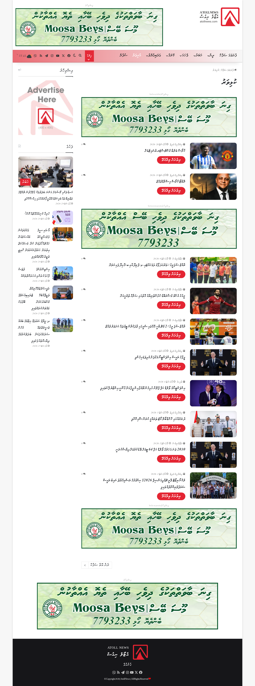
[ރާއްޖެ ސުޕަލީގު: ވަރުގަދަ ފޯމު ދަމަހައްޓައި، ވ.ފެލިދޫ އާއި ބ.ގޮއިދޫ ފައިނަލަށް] (213, 270)
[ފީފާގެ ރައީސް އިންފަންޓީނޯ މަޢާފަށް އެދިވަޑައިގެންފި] (213, 362)
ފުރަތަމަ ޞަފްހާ (228, 55)
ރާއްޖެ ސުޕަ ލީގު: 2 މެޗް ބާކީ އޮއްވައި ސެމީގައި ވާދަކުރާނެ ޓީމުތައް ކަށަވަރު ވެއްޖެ (145, 326)
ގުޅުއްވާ (127, 664)
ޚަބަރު (199, 55)
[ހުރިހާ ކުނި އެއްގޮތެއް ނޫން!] (62, 218)
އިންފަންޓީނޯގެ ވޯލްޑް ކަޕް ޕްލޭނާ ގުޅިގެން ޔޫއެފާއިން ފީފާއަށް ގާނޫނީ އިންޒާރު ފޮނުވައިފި (143, 388)
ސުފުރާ (124, 55)
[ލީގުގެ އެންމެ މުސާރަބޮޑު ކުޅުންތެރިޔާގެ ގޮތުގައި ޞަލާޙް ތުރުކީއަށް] (213, 301)
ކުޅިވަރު (137, 55)
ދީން (212, 55)
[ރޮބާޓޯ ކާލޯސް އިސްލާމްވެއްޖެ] (213, 187)
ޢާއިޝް (179, 382)
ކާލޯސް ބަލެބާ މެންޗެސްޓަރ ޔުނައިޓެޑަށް (165, 151)
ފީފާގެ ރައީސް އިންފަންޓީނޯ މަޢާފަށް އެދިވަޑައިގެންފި (160, 357)
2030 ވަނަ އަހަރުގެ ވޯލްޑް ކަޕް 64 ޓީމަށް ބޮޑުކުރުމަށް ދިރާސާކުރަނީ (150, 450)
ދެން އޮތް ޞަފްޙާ (99, 565)
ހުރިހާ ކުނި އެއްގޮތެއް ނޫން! (37, 213)
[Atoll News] (220, 16)
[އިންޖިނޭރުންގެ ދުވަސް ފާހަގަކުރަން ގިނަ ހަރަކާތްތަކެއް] (62, 273)
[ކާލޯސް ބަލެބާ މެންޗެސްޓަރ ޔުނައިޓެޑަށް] (213, 156)
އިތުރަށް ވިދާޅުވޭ (171, 159)
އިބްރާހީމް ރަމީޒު (176, 144)
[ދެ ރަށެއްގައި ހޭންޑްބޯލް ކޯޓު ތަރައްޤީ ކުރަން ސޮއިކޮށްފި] (213, 424)
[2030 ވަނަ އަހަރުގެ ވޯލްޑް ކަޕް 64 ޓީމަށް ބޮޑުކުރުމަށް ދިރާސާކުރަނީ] (213, 455)
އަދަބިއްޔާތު (154, 55)
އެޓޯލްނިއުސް (177, 259)
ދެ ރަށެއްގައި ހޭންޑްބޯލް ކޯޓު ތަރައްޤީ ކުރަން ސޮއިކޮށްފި (158, 419)
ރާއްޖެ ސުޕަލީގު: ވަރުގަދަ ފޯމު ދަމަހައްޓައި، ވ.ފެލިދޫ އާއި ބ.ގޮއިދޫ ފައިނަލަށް (147, 265)
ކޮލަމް (171, 55)
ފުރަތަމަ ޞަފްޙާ (227, 70)
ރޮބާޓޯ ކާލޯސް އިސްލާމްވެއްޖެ (171, 182)
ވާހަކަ (185, 55)
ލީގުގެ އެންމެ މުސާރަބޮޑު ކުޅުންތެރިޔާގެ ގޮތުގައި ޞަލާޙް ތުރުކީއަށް (153, 296)
